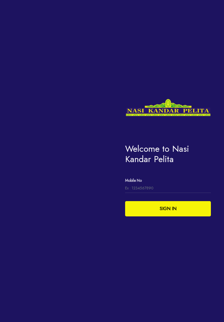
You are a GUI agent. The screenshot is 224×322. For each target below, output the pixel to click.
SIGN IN (168, 208)
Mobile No (133, 180)
